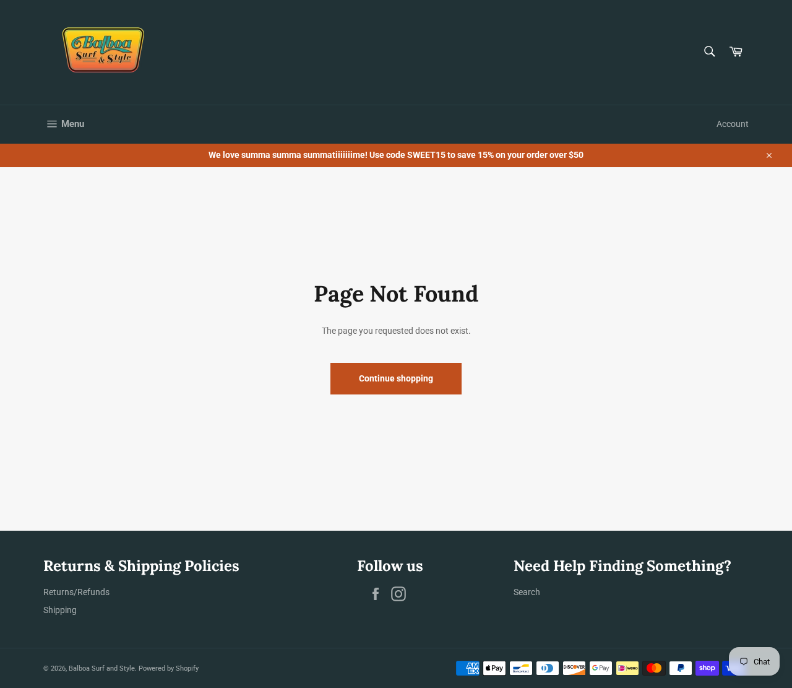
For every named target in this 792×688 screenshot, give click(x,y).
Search (527, 592)
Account (733, 124)
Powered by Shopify (169, 668)
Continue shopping (396, 378)
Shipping (60, 610)
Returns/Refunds (76, 592)
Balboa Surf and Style (102, 668)
